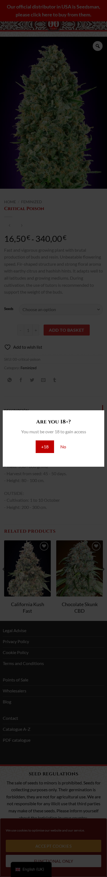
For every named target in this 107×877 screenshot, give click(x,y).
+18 (45, 446)
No (63, 446)
